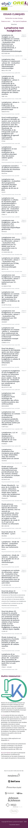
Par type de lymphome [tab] (20, 21)
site (4, 715)
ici (8, 740)
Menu (4, 8)
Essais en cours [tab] (5, 21)
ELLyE (3, 752)
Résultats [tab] (14, 24)
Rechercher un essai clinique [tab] (14, 18)
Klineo (9, 752)
